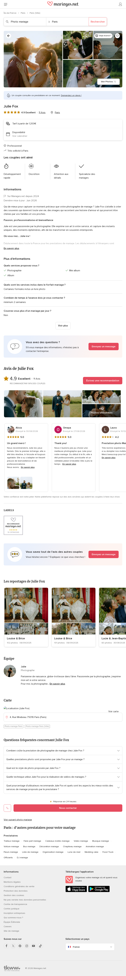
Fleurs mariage (11, 852)
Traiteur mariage (12, 841)
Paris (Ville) (35, 13)
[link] (26, 617)
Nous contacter (68, 808)
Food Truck (107, 852)
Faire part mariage (32, 841)
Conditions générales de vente (19, 886)
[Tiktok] (40, 946)
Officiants (8, 857)
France (76, 947)
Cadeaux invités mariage (57, 841)
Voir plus (63, 325)
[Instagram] (27, 946)
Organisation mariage (53, 852)
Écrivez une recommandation (102, 380)
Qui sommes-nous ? (13, 917)
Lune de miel (74, 852)
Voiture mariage (11, 846)
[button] (63, 346)
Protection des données (16, 891)
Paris (23, 13)
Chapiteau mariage (72, 846)
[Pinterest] (20, 946)
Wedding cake (91, 852)
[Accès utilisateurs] (120, 4)
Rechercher (98, 21)
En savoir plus (11, 248)
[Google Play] (99, 891)
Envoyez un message (103, 346)
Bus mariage (29, 846)
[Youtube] (33, 946)
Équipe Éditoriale (12, 922)
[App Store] (76, 891)
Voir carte (113, 711)
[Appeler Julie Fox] (7, 808)
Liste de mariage (30, 852)
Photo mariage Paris (13, 726)
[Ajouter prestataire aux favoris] (117, 35)
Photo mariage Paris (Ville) (37, 726)
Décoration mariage (49, 846)
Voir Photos (108, 81)
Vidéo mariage (81, 841)
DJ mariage (22, 857)
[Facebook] (6, 946)
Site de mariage (11, 931)
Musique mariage (100, 841)
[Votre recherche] (8, 35)
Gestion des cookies (14, 895)
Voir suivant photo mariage (18, 819)
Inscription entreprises (14, 913)
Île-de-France (10, 13)
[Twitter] (13, 946)
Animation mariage (95, 846)
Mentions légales (12, 882)
